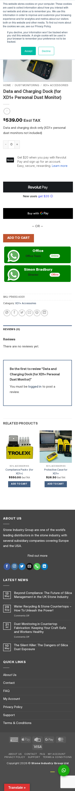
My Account (11, 699)
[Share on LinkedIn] (44, 313)
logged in (34, 386)
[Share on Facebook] (14, 313)
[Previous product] (7, 111)
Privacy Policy (12, 707)
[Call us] (37, 566)
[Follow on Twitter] (22, 566)
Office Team (33, 256)
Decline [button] (46, 51)
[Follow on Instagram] (14, 566)
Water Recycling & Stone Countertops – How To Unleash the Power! (42, 608)
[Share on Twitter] (22, 313)
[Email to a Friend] (29, 313)
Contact (9, 683)
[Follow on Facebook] (7, 566)
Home (7, 85)
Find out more (38, 556)
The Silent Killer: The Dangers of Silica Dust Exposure (41, 647)
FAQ (6, 691)
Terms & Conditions (17, 723)
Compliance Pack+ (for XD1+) (19, 472)
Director (33, 274)
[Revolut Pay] (38, 187)
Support (9, 715)
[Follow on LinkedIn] (44, 566)
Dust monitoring (27, 85)
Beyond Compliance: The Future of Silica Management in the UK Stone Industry (43, 595)
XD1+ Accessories (55, 85)
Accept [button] (28, 51)
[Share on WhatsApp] (7, 313)
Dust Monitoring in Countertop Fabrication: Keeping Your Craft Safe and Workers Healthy (40, 628)
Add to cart (18, 238)
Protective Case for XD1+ (55, 472)
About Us (9, 675)
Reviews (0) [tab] (11, 329)
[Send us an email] (29, 566)
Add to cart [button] (19, 484)
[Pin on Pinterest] (37, 313)
